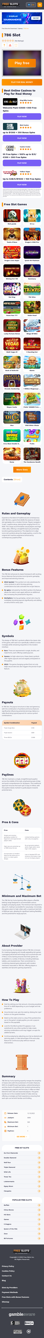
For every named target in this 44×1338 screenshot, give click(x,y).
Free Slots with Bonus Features (15, 1297)
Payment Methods (10, 1292)
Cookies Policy (8, 1271)
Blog (4, 1280)
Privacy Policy (8, 1266)
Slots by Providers (9, 1288)
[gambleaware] (22, 1314)
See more (21, 1136)
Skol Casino (24, 125)
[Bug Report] (10, 45)
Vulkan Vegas (25, 171)
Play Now (22, 116)
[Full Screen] (16, 45)
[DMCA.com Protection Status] (29, 1323)
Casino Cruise (25, 147)
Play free (22, 63)
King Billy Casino (26, 100)
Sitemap (5, 1302)
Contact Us (7, 1276)
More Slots (22, 469)
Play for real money (22, 82)
